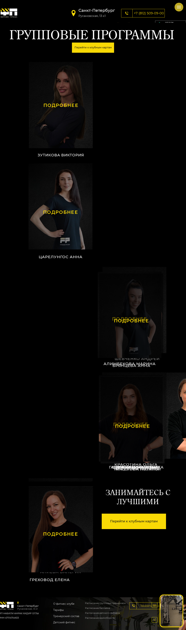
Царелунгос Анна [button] (60, 257)
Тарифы (58, 610)
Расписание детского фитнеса (102, 613)
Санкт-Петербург (96, 10)
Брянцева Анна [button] (131, 365)
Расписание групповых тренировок (105, 603)
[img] (9, 13)
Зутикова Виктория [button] (61, 155)
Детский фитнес (64, 622)
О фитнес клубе (63, 603)
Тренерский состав (66, 616)
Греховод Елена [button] (50, 579)
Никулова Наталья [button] (137, 469)
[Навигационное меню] (179, 7)
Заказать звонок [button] (151, 605)
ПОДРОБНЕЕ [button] (60, 105)
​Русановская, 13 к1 (92, 16)
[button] (60, 206)
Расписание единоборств (99, 618)
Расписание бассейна (97, 608)
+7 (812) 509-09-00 (149, 13)
